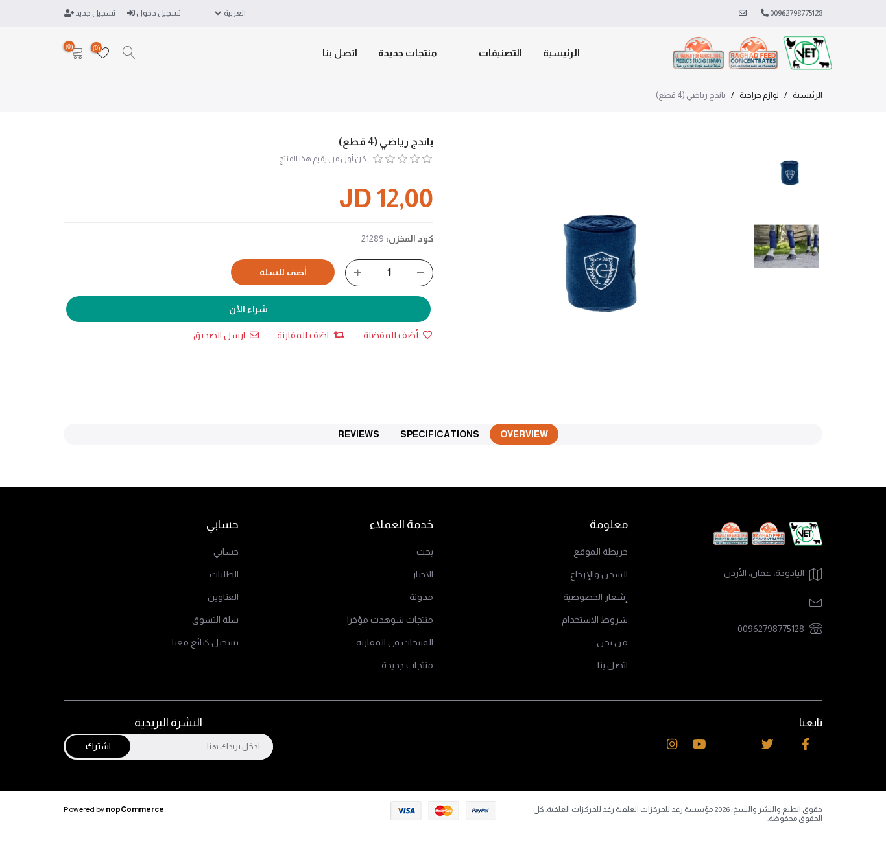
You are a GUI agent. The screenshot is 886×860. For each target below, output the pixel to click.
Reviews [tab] (358, 434)
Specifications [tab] (439, 434)
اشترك (98, 746)
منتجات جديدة (407, 52)
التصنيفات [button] (500, 52)
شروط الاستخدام (595, 619)
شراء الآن (248, 309)
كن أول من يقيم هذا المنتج (322, 158)
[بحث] (129, 53)
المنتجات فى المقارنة (394, 642)
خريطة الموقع (600, 551)
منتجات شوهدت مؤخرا (390, 619)
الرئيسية (561, 52)
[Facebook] (805, 744)
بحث (424, 551)
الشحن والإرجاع (599, 574)
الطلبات (224, 574)
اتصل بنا (339, 52)
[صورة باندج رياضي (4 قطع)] (790, 173)
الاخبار (422, 574)
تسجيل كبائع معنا (205, 642)
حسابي (226, 551)
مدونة (421, 597)
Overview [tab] (524, 434)
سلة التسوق (215, 619)
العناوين (223, 597)
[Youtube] (699, 744)
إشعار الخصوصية (595, 597)
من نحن (612, 642)
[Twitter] (767, 744)
